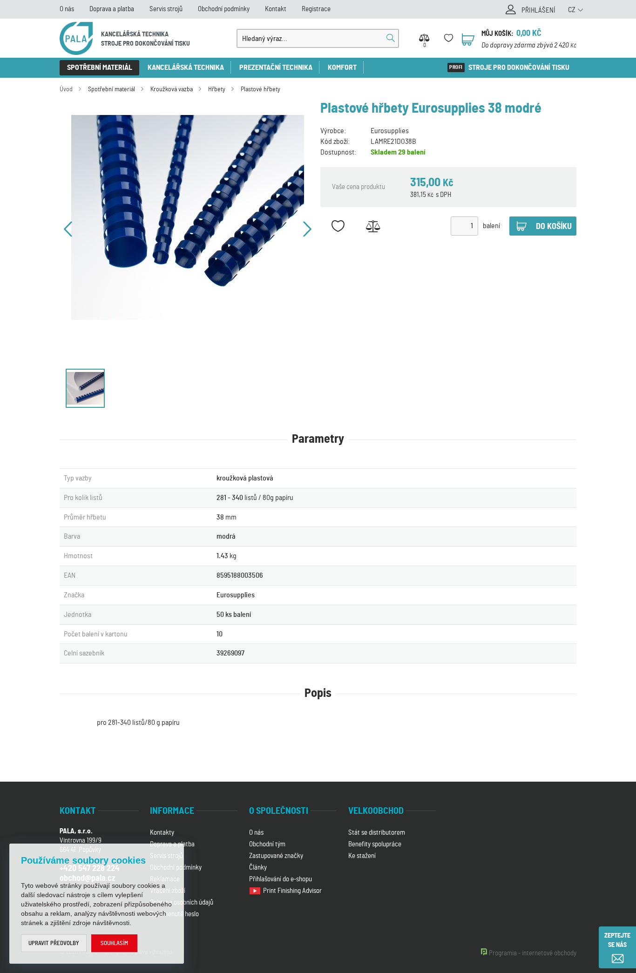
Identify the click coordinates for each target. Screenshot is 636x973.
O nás (67, 9)
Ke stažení (362, 855)
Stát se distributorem (376, 832)
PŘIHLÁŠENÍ (538, 10)
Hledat (390, 38)
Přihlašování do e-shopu (280, 879)
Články (258, 867)
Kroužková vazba (171, 89)
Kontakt (275, 9)
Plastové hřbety (260, 89)
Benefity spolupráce (374, 844)
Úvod (66, 89)
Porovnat (372, 226)
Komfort (342, 67)
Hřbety (216, 89)
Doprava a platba (111, 9)
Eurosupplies (390, 131)
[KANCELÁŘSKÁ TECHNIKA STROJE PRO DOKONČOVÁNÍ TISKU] (76, 38)
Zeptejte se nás (617, 940)
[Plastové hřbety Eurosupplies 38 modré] (188, 217)
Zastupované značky (276, 855)
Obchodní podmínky (224, 9)
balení (491, 226)
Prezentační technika (275, 67)
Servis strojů (166, 9)
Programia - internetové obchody (532, 953)
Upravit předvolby (53, 943)
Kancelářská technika (186, 67)
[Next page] (307, 229)
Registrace (316, 9)
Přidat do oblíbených (337, 226)
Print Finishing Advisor (293, 890)
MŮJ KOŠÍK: (497, 33)
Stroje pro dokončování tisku (518, 67)
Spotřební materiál (99, 67)
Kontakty (162, 832)
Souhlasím (114, 943)
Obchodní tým (267, 844)
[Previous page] (68, 229)
